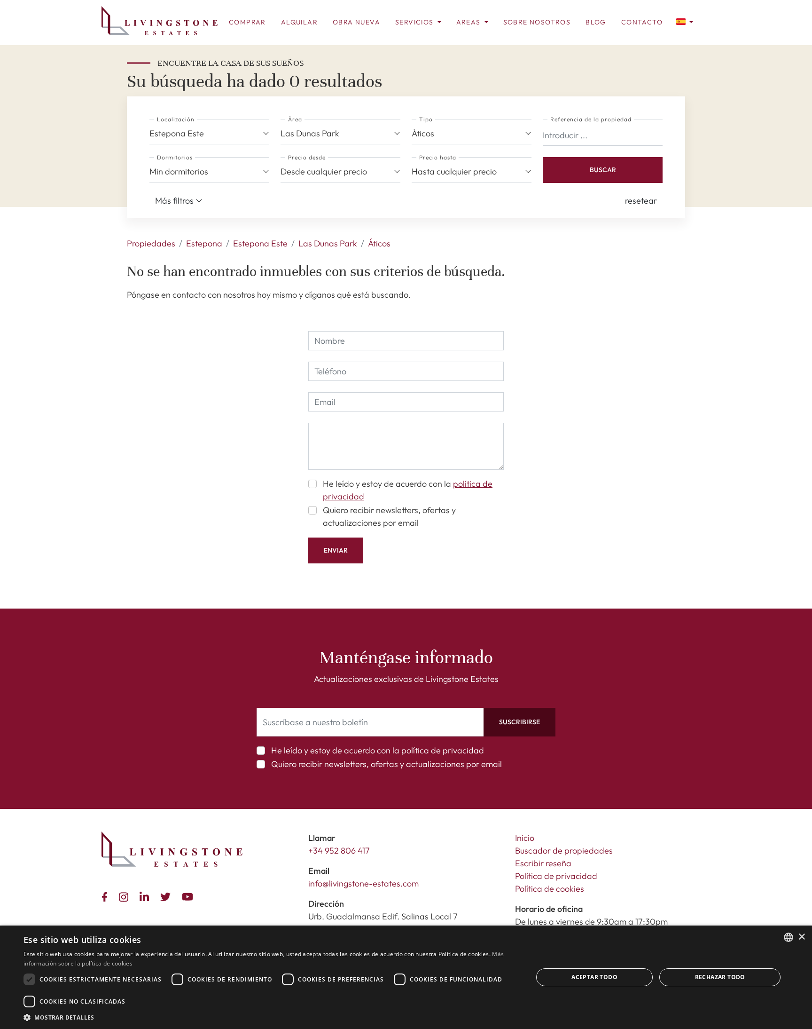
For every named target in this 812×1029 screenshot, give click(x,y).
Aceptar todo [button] (594, 977)
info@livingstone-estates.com (363, 883)
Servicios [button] (415, 22)
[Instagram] (125, 895)
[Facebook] (106, 895)
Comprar (247, 22)
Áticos (379, 243)
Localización (176, 119)
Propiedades (151, 243)
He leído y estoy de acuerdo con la (407, 490)
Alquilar (299, 22)
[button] (684, 21)
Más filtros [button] (175, 200)
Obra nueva (356, 22)
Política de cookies (549, 888)
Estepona (204, 243)
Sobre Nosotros (537, 22)
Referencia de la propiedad (591, 119)
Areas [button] (469, 22)
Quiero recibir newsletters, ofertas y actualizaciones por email (389, 516)
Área (295, 119)
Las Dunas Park (327, 243)
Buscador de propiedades (564, 850)
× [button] (801, 937)
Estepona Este (260, 243)
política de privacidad (442, 750)
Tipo (426, 119)
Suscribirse (519, 722)
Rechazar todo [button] (720, 977)
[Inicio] (160, 21)
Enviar (336, 550)
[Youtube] (189, 895)
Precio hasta (437, 157)
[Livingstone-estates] (172, 849)
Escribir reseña (543, 863)
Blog (596, 22)
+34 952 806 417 (339, 850)
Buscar (603, 170)
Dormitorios (175, 157)
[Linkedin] (146, 895)
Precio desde (307, 157)
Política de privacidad (556, 876)
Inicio (524, 837)
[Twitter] (167, 895)
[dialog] (406, 977)
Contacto (642, 22)
